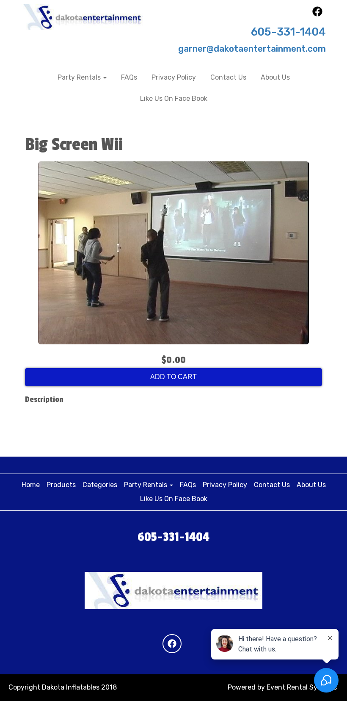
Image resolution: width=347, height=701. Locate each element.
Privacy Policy (173, 77)
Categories (100, 485)
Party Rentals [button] (80, 77)
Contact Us (228, 77)
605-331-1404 (288, 31)
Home (31, 485)
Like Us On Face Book (173, 98)
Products (61, 485)
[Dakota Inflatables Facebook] (317, 14)
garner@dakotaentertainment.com (252, 49)
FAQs (129, 77)
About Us (275, 77)
